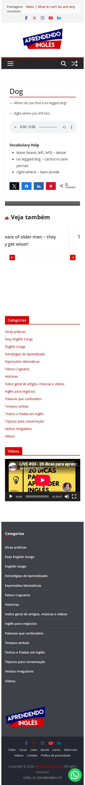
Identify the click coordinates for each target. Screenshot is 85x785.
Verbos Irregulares (18, 429)
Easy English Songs (19, 339)
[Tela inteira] (74, 496)
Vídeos (10, 436)
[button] (75, 775)
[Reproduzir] (11, 496)
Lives (34, 750)
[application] (42, 480)
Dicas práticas (15, 331)
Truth (66, 237)
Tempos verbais (17, 406)
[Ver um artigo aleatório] (74, 63)
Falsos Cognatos (17, 369)
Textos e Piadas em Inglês (24, 414)
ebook (45, 750)
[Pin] (51, 185)
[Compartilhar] (26, 185)
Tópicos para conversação (24, 421)
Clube (12, 750)
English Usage (15, 346)
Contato (32, 755)
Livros (56, 750)
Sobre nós (70, 750)
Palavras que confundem (23, 399)
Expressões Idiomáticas (22, 361)
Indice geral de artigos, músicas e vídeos (34, 384)
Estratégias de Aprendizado (25, 354)
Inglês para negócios (20, 391)
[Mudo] (67, 496)
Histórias (11, 376)
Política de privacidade (55, 755)
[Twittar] (14, 185)
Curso (23, 750)
